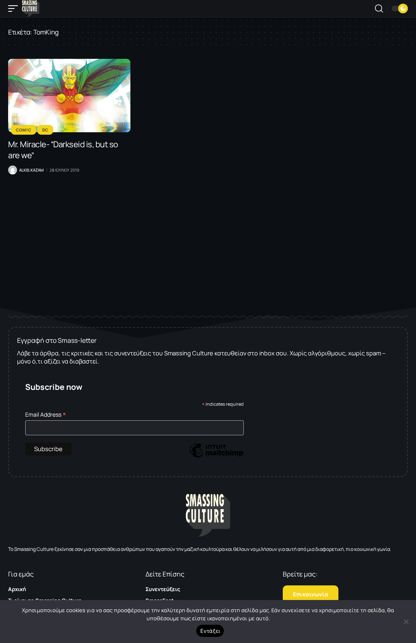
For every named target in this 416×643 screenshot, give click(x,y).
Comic (23, 130)
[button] (15, 8)
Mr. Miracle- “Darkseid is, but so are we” (63, 150)
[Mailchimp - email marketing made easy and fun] (216, 456)
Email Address (45, 414)
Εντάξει (210, 631)
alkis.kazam (31, 170)
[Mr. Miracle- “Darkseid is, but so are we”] (69, 95)
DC (45, 130)
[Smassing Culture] (30, 8)
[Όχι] (406, 621)
